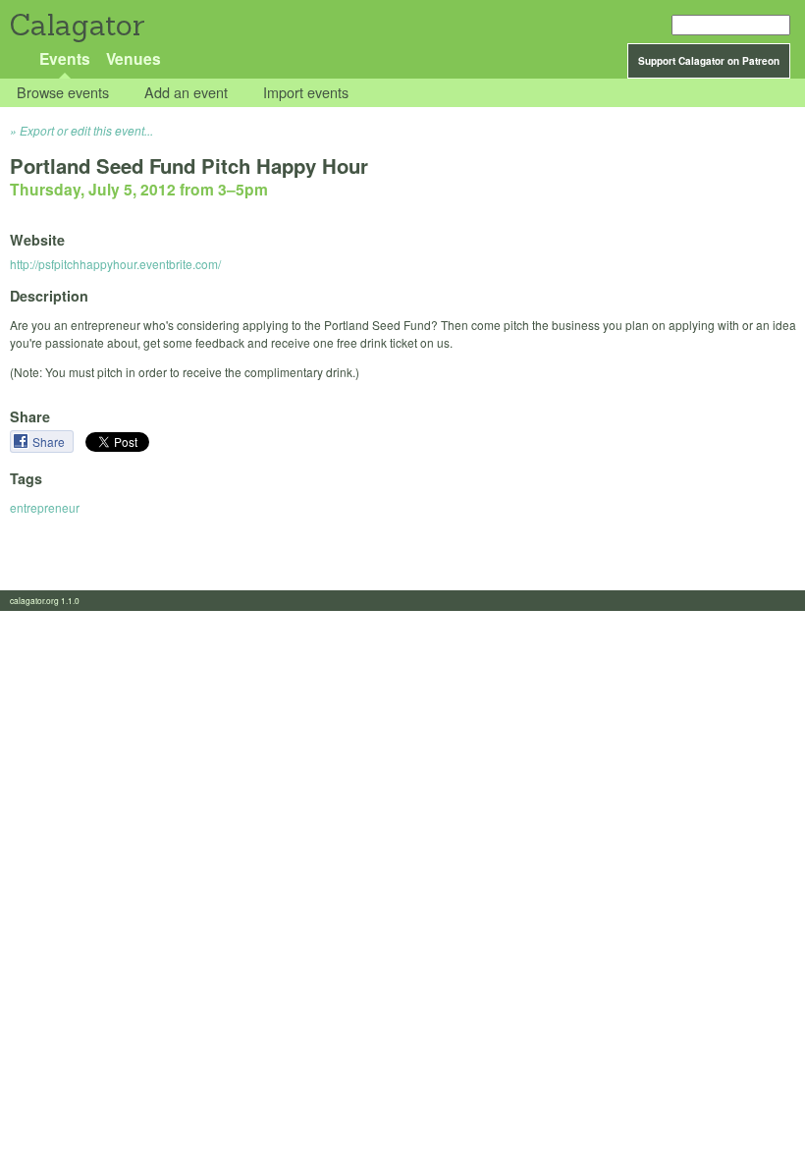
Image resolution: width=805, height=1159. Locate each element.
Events (64, 58)
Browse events (63, 93)
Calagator (76, 25)
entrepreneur (45, 507)
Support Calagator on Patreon (708, 61)
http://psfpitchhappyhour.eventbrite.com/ (115, 263)
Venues (133, 58)
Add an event (186, 93)
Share (50, 441)
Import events (306, 93)
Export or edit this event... (86, 130)
